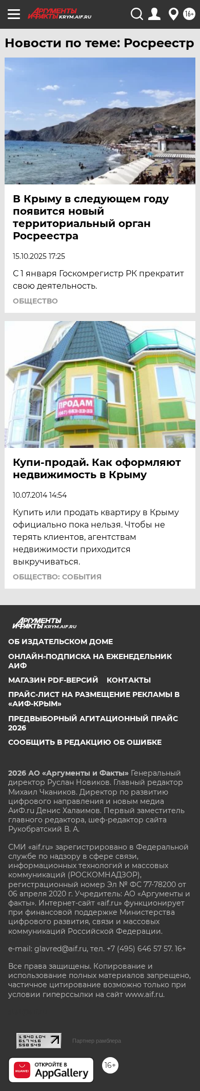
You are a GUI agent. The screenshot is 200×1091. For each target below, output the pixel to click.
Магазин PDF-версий (53, 680)
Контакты (129, 680)
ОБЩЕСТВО (35, 301)
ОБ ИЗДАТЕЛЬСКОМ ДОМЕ (60, 641)
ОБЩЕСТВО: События (57, 576)
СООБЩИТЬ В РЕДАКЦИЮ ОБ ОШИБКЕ (85, 742)
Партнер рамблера (96, 1041)
